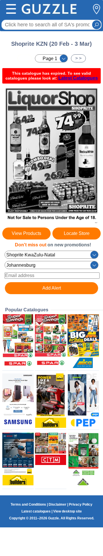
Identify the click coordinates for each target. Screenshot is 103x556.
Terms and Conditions (28, 504)
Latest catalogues (36, 511)
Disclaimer (57, 504)
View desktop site (67, 511)
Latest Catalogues (78, 78)
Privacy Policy (80, 504)
